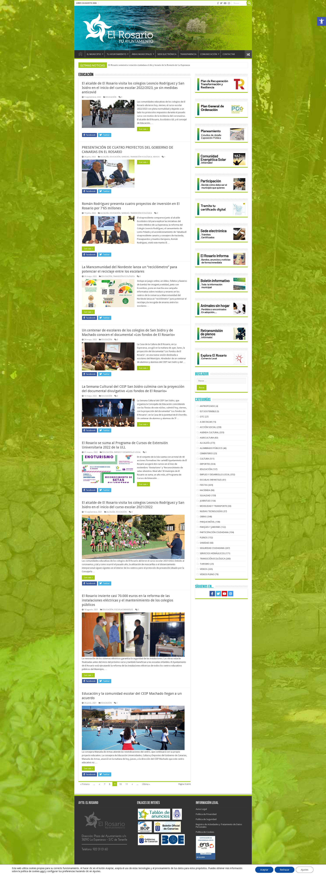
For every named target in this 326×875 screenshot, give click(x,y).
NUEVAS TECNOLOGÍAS (211, 511)
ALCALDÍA (104, 157)
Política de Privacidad (206, 814)
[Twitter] (221, 3)
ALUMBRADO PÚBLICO (211, 448)
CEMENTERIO (206, 453)
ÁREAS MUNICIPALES (142, 54)
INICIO (80, 53)
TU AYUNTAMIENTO (116, 54)
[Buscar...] (249, 3)
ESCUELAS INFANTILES (123, 610)
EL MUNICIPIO (94, 54)
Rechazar (284, 869)
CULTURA (204, 458)
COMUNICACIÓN (208, 54)
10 (120, 784)
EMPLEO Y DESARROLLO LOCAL (127, 452)
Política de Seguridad (206, 819)
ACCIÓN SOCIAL (208, 427)
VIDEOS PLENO (207, 574)
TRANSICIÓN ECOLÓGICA (141, 157)
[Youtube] (225, 3)
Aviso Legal (201, 809)
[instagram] (229, 3)
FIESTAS (204, 485)
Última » (146, 784)
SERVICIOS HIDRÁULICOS (212, 553)
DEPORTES (205, 464)
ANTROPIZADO (207, 406)
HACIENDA (205, 490)
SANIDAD (125, 157)
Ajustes (304, 869)
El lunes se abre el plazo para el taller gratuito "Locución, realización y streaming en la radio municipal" (156, 65)
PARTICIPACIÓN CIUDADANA (214, 532)
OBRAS (203, 516)
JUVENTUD (205, 500)
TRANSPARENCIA (188, 54)
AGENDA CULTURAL (209, 432)
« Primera (84, 784)
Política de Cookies (205, 832)
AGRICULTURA (207, 437)
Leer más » (143, 129)
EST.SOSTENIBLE (208, 411)
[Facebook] (218, 3)
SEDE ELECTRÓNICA (166, 54)
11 (126, 784)
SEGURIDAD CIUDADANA (212, 548)
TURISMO (205, 564)
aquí (42, 871)
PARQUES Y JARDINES (210, 527)
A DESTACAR (206, 422)
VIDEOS (156, 157)
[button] (321, 21)
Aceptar (264, 869)
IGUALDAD (205, 495)
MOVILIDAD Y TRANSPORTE (213, 506)
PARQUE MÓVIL (207, 522)
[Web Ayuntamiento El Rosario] (163, 28)
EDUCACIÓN (111, 97)
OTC (202, 416)
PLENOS (203, 537)
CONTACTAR (229, 54)
